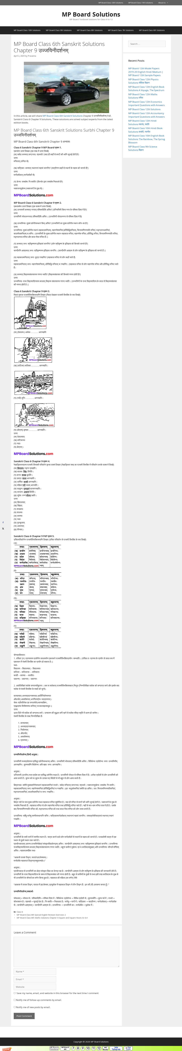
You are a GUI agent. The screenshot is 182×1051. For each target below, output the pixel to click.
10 (87, 1048)
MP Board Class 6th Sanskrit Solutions (62, 115)
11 (93, 1048)
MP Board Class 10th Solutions (27, 30)
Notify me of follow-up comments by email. (39, 999)
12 (99, 1048)
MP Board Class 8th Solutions (90, 30)
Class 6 (20, 912)
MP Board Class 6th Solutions (152, 30)
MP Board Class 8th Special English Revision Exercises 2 (41, 915)
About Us (162, 2)
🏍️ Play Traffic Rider (128, 1048)
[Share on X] (3, 529)
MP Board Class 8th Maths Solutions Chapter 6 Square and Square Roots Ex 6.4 (52, 917)
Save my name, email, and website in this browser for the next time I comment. (58, 993)
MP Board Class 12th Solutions (111, 2)
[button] (91, 1048)
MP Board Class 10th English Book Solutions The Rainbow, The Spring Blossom (146, 139)
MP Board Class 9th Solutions (59, 30)
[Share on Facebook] (3, 523)
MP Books (105, 1048)
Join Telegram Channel (116, 1048)
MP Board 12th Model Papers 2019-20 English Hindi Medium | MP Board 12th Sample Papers (145, 72)
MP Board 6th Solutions (65, 1048)
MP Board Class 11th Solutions (140, 2)
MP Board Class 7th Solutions (121, 30)
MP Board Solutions (54, 1048)
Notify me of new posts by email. (33, 1007)
